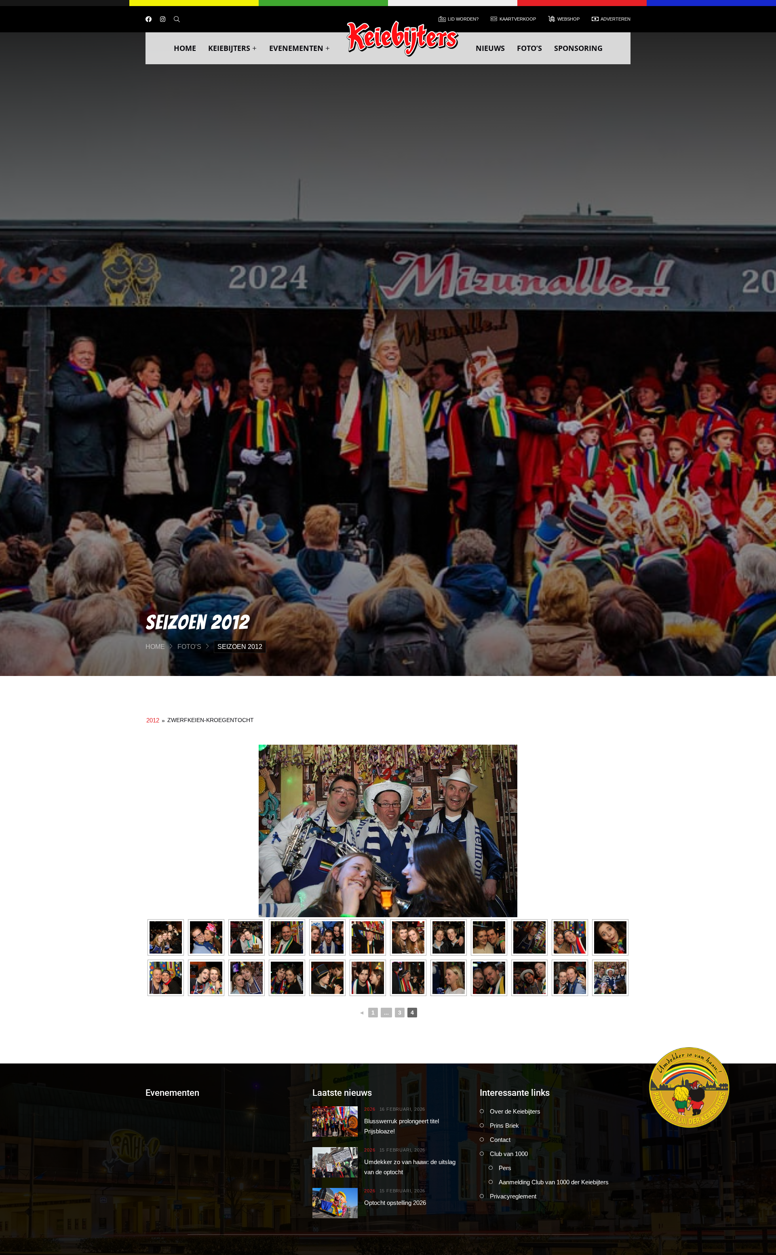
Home (185, 48)
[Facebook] (149, 19)
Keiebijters (229, 48)
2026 (369, 1109)
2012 (152, 720)
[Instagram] (163, 19)
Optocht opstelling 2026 (395, 1202)
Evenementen (296, 48)
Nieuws (490, 48)
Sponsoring (578, 48)
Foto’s (529, 48)
